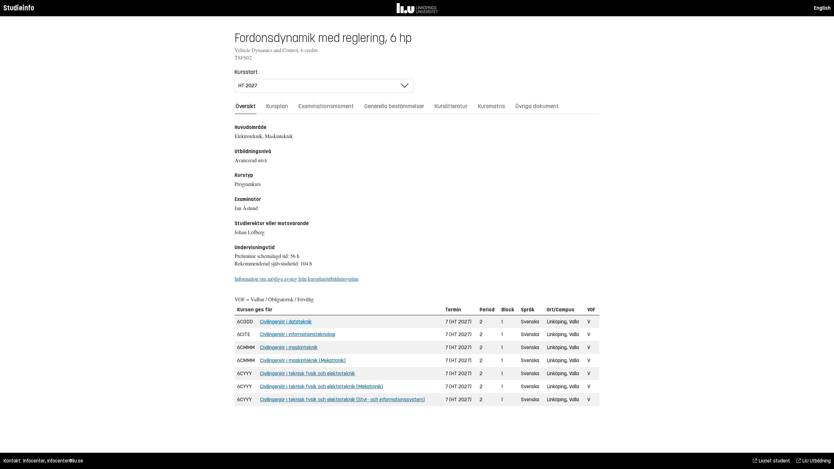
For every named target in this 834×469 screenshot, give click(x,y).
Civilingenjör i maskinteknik (289, 347)
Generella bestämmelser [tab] (394, 106)
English (822, 8)
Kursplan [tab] (277, 106)
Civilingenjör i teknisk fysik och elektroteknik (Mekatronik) (321, 386)
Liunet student (773, 461)
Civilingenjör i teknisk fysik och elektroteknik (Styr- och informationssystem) (342, 399)
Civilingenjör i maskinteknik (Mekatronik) (303, 360)
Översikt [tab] (246, 106)
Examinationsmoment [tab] (326, 106)
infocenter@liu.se (65, 461)
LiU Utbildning (816, 461)
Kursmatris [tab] (491, 106)
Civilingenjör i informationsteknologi (297, 334)
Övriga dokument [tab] (537, 106)
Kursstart (246, 72)
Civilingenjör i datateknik (286, 322)
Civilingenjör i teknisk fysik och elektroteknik (307, 373)
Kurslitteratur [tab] (451, 106)
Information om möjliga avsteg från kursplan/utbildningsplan (296, 278)
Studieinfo (18, 8)
